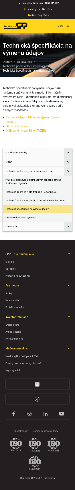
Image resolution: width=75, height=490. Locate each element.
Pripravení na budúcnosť (17, 276)
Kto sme (9, 262)
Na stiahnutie (12, 300)
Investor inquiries (14, 339)
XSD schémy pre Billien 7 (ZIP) (26, 130)
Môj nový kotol (12, 370)
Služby (8, 161)
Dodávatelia (24, 62)
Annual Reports (13, 332)
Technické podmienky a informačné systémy (31, 66)
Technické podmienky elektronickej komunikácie (30, 192)
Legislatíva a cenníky (16, 152)
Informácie (11, 226)
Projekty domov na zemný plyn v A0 (23, 363)
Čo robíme (10, 269)
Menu (61, 26)
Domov (7, 62)
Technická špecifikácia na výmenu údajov (27, 209)
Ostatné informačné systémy (20, 217)
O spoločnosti (21, 431)
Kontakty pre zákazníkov (40, 9)
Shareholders (12, 325)
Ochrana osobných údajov (45, 431)
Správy (8, 293)
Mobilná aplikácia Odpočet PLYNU (22, 356)
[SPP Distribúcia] (16, 26)
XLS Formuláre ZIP (18, 126)
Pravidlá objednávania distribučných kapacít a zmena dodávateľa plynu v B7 (33, 181)
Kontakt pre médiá (14, 307)
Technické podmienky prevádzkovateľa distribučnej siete (35, 200)
